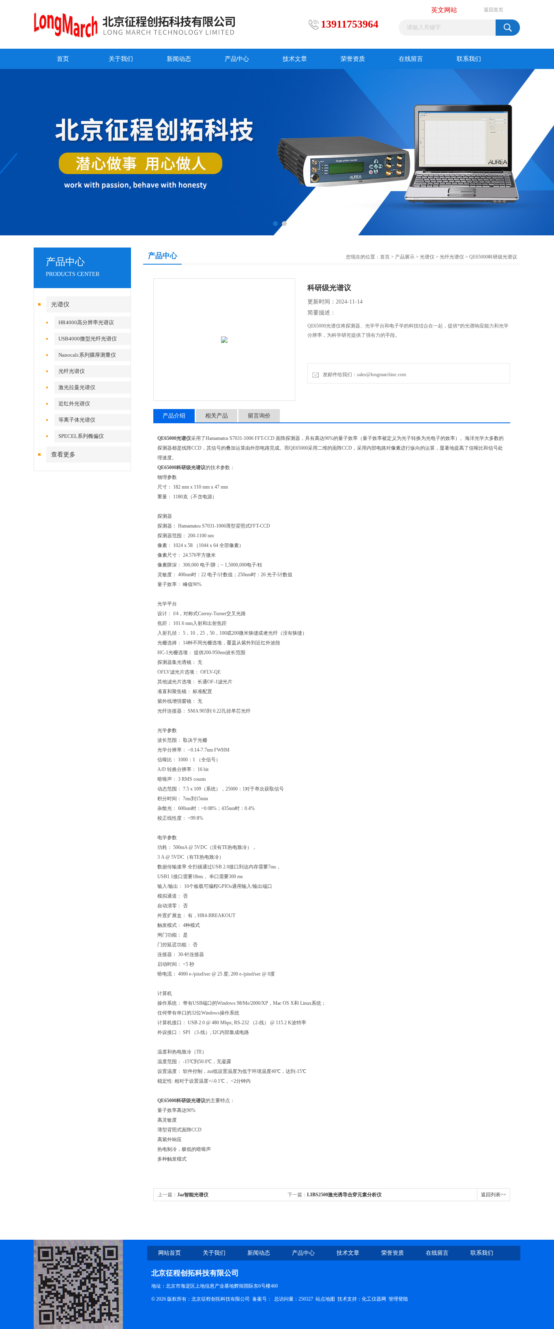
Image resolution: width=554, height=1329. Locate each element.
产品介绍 (174, 416)
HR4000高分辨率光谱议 (86, 322)
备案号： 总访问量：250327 (284, 1299)
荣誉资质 (353, 59)
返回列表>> (493, 1195)
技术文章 (295, 59)
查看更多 (63, 454)
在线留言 (411, 59)
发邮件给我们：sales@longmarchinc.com (363, 374)
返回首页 (493, 10)
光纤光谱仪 (71, 371)
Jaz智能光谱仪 (192, 1195)
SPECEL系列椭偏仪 (81, 436)
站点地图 (325, 1299)
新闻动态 (179, 59)
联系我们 (469, 59)
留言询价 (259, 416)
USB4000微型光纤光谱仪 (87, 339)
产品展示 (404, 257)
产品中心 (237, 59)
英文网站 (444, 9)
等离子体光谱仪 (76, 420)
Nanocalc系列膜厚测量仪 (87, 355)
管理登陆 (398, 1299)
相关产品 (216, 416)
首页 (63, 59)
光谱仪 (60, 304)
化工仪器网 (374, 1299)
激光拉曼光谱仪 (76, 387)
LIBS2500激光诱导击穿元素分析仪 (344, 1195)
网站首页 (169, 1253)
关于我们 (121, 59)
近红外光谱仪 (74, 404)
